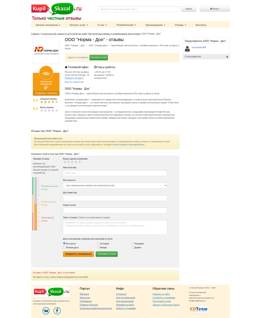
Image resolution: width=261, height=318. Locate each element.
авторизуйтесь (136, 144)
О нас (101, 24)
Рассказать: (69, 180)
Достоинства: (70, 192)
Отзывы (179, 24)
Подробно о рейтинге (46, 93)
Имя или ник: (70, 167)
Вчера (103, 247)
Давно (137, 247)
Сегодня (104, 243)
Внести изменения (74, 82)
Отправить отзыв (106, 254)
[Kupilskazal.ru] (56, 12)
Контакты (201, 24)
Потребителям (125, 24)
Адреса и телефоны (78, 57)
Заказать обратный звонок (166, 305)
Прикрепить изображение (78, 254)
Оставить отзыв (99, 57)
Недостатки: (69, 205)
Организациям (154, 24)
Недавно (139, 243)
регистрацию (120, 144)
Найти (189, 9)
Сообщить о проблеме (164, 297)
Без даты (70, 243)
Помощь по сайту (161, 294)
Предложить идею (162, 301)
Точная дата (72, 247)
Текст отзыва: (70, 217)
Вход (215, 8)
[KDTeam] (198, 309)
